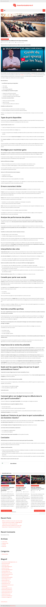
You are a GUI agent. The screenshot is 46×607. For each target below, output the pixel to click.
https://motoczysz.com (6, 583)
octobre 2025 (4, 541)
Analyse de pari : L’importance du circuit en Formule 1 (11, 527)
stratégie (22, 74)
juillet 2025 (4, 546)
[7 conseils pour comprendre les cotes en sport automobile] (8, 479)
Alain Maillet (12, 42)
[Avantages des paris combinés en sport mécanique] (23, 479)
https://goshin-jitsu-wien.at (7, 572)
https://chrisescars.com (6, 594)
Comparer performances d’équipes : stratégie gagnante (12, 522)
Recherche (14, 511)
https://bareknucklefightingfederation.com (9, 562)
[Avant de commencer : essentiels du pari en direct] (38, 479)
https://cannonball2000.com (7, 595)
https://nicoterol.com (5, 580)
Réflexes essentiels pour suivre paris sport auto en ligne (12, 520)
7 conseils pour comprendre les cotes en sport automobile (7, 489)
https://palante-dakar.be (6, 581)
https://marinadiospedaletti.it (7, 577)
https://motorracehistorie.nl (7, 589)
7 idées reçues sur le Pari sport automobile (9, 524)
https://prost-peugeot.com (7, 597)
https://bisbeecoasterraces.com (7, 585)
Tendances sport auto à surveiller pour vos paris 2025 (11, 525)
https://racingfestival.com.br (7, 588)
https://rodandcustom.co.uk (7, 592)
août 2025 (4, 544)
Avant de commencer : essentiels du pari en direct (37, 488)
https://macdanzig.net (6, 563)
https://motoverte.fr (5, 575)
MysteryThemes (13, 605)
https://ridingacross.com (6, 578)
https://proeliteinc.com (6, 571)
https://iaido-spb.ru (5, 565)
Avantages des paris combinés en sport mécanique (21, 489)
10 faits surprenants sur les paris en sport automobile (7, 510)
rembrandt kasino (4, 601)
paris (32, 74)
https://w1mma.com (5, 568)
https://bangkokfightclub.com (7, 569)
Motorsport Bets (4, 39)
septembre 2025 (5, 543)
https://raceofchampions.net (7, 591)
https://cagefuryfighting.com (7, 566)
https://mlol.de (4, 586)
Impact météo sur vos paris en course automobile (40, 510)
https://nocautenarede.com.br (7, 574)
